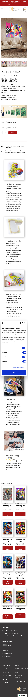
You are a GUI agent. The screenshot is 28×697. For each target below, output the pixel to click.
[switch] (24, 352)
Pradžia (5, 662)
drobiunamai (7, 656)
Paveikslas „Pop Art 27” (7, 609)
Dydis (2, 122)
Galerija (5, 679)
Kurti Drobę (7, 665)
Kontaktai (6, 672)
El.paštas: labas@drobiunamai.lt (13, 635)
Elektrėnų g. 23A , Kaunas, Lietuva (13, 630)
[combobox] (22, 695)
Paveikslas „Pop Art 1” (20, 609)
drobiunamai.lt (8, 653)
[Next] (25, 38)
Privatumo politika (18, 676)
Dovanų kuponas (8, 676)
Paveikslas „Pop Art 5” (20, 540)
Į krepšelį (12, 132)
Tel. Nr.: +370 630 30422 (11, 633)
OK (14, 372)
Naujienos (6, 683)
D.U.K (16, 672)
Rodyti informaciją (18, 367)
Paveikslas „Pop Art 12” (7, 506)
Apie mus (18, 662)
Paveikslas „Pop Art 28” (20, 574)
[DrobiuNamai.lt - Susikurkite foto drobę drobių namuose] (14, 9)
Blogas (17, 665)
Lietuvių (23, 695)
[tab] (14, 142)
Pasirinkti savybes (7, 514)
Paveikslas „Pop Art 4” (20, 506)
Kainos (5, 669)
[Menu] (2, 9)
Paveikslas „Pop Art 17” (7, 574)
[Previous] (3, 38)
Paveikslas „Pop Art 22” (7, 540)
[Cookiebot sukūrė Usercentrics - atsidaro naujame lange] (20, 323)
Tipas (2, 127)
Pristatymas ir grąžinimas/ (20, 682)
